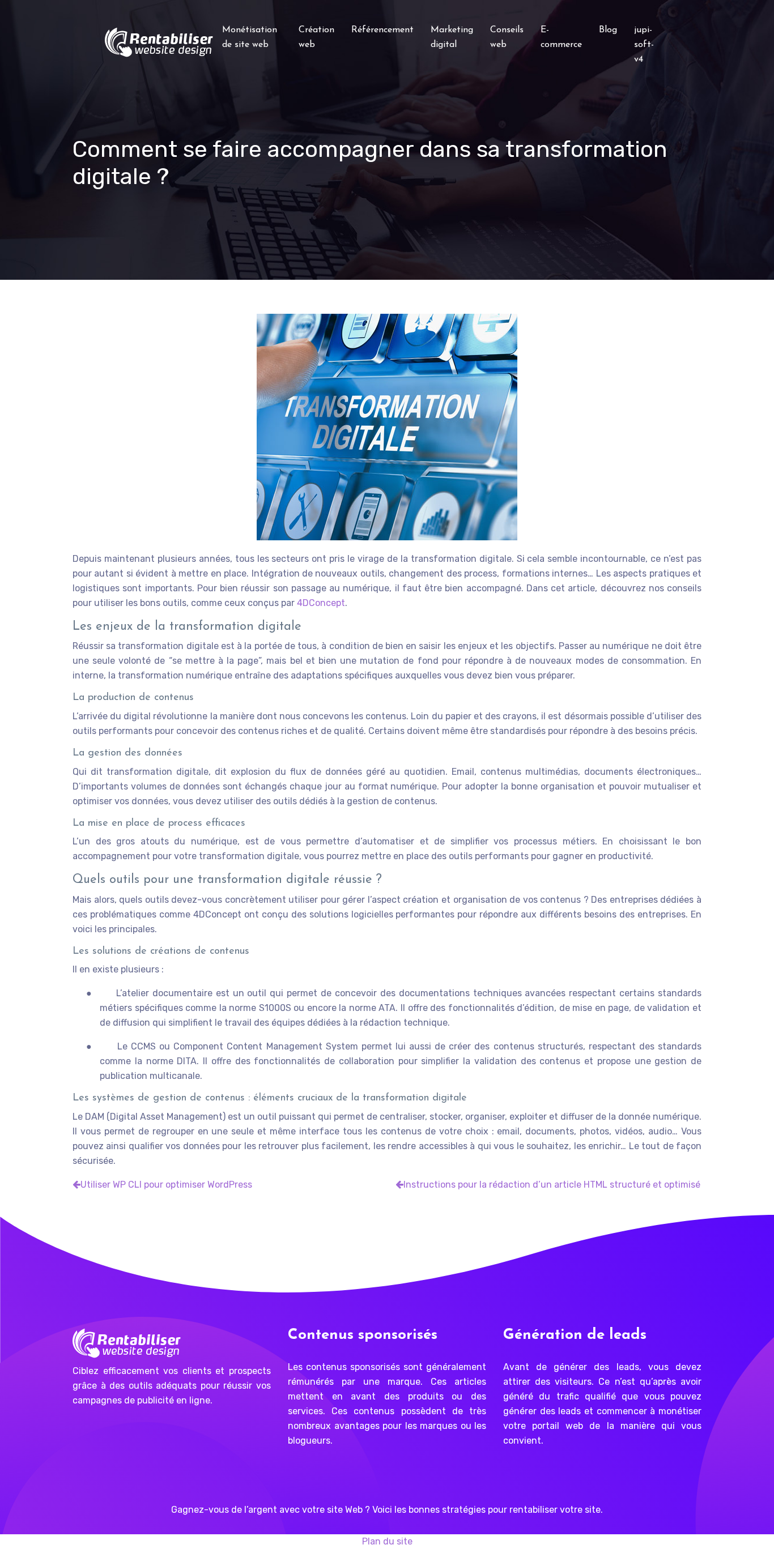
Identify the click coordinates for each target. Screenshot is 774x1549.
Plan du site (387, 1541)
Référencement (382, 30)
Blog (608, 30)
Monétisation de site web (249, 37)
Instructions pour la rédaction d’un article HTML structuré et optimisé (551, 1184)
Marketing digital (452, 37)
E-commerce (561, 37)
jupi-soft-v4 (644, 44)
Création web (316, 37)
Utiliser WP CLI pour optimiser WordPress (166, 1184)
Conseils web (507, 37)
